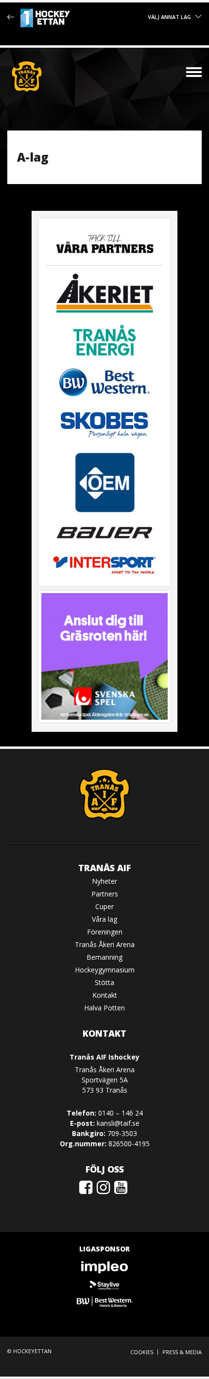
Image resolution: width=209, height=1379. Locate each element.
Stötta (104, 982)
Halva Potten (104, 1007)
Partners (104, 893)
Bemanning (104, 957)
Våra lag (104, 919)
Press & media (182, 1352)
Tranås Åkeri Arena (105, 944)
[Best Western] (104, 1301)
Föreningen (104, 931)
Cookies (141, 1352)
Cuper (104, 906)
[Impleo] (104, 1267)
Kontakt (104, 995)
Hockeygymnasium (105, 969)
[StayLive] (104, 1284)
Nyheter (104, 881)
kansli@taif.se (118, 1123)
